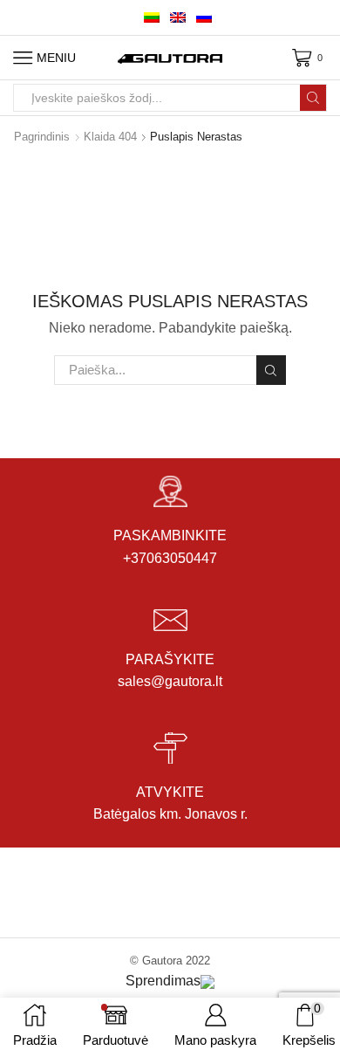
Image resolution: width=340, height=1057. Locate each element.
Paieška (271, 370)
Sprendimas (163, 980)
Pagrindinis (42, 136)
